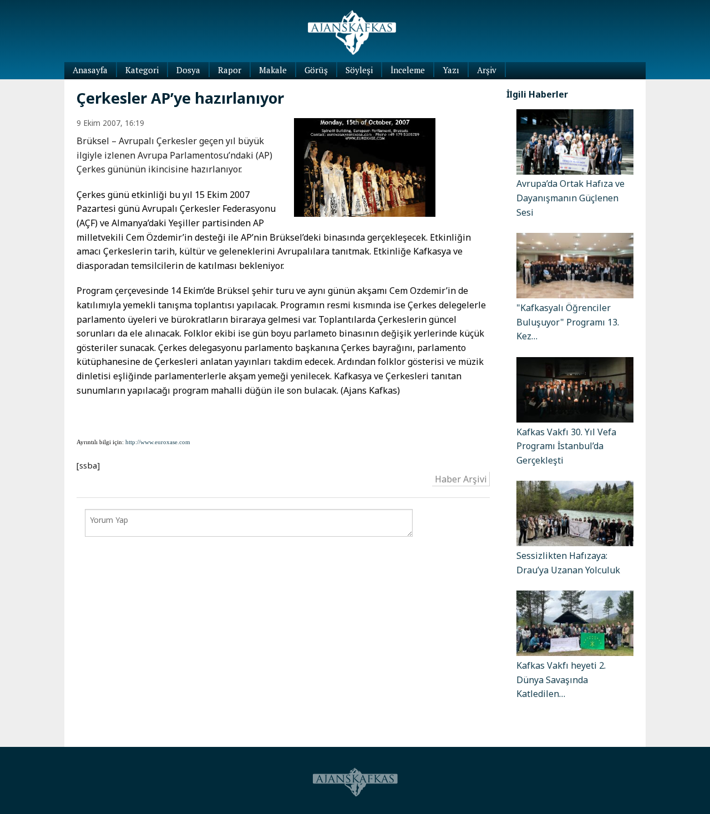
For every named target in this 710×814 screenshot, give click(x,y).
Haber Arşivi (461, 478)
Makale (273, 69)
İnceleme (407, 69)
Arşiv (486, 69)
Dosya (188, 69)
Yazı (451, 69)
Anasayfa (90, 69)
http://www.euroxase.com (157, 442)
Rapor (229, 69)
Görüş (316, 69)
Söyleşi (359, 69)
